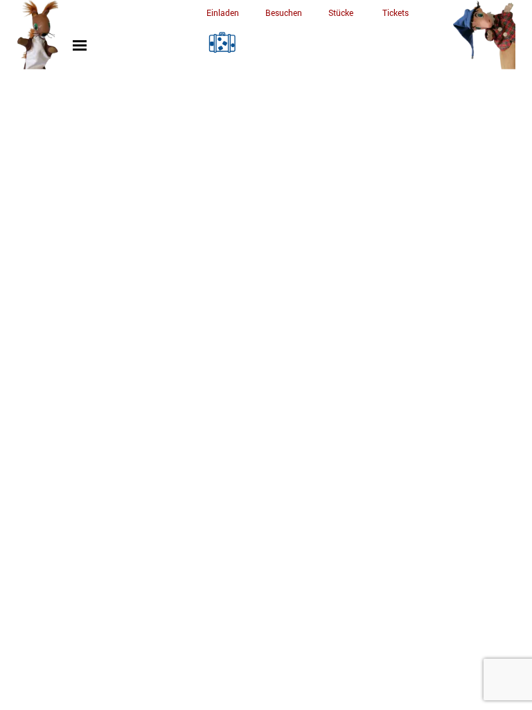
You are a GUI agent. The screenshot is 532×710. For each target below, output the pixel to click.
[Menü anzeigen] (80, 45)
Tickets (395, 12)
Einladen (222, 12)
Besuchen (283, 12)
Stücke (340, 12)
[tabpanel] (222, 11)
